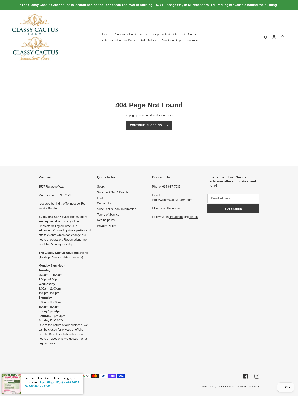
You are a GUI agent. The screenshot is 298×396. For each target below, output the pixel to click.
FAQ (100, 197)
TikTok (193, 216)
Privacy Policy (106, 225)
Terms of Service (108, 214)
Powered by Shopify (248, 386)
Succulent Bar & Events (113, 192)
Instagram (176, 216)
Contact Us (104, 203)
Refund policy (106, 220)
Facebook (173, 208)
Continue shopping (146, 125)
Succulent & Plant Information (116, 209)
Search (101, 186)
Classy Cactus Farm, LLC (223, 386)
